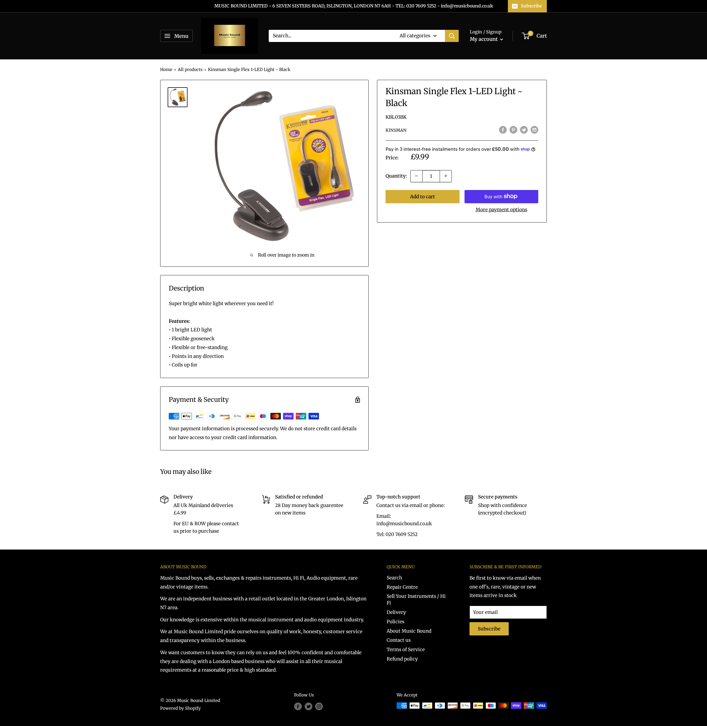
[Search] (452, 36)
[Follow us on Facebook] (298, 706)
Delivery (396, 612)
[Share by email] (534, 129)
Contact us (399, 640)
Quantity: (396, 176)
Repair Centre (402, 587)
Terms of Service (406, 649)
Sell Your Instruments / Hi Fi (416, 599)
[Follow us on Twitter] (308, 706)
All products (190, 69)
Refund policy (402, 659)
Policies (395, 622)
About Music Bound (409, 631)
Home (166, 69)
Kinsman (396, 130)
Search (394, 578)
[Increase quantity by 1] (446, 176)
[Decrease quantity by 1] (416, 176)
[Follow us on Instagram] (319, 706)
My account (484, 39)
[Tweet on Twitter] (524, 129)
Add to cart (422, 196)
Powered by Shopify (180, 708)
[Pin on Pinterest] (513, 129)
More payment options (501, 209)
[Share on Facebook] (503, 129)
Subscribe (531, 6)
